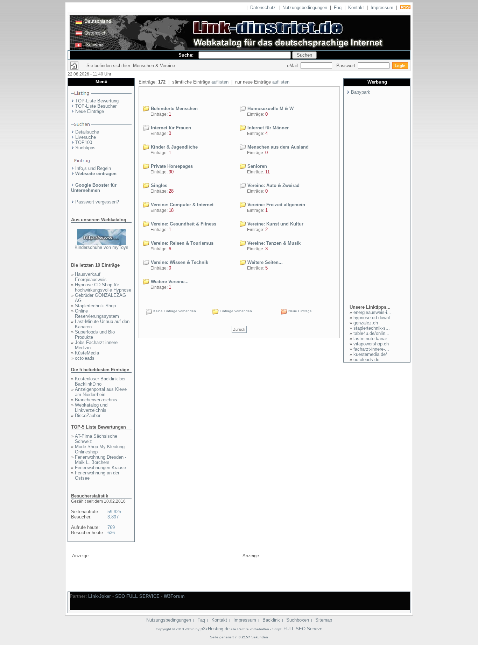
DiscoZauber (87, 415)
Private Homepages (171, 166)
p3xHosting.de (215, 628)
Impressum (382, 7)
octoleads (84, 358)
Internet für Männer (267, 127)
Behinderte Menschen (173, 108)
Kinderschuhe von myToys (101, 247)
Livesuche (85, 137)
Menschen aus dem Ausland (277, 147)
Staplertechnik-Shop (95, 305)
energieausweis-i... (372, 312)
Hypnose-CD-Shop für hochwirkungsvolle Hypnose (103, 287)
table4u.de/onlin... (371, 333)
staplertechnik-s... (371, 328)
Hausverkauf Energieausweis (91, 277)
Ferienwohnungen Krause (100, 467)
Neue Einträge (89, 111)
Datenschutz (263, 7)
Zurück (239, 329)
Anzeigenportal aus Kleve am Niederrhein (101, 392)
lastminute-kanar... (372, 338)
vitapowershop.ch (371, 343)
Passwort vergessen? (97, 202)
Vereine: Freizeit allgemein (275, 204)
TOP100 (83, 142)
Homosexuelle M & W (270, 108)
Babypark (360, 92)
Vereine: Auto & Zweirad (273, 185)
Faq (338, 7)
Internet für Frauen (170, 127)
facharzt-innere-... (371, 349)
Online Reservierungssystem (97, 313)
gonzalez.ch (365, 322)
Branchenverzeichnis (96, 399)
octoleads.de (366, 359)
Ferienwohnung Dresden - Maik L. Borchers (100, 459)
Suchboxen (297, 620)
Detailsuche (87, 132)
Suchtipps (85, 147)
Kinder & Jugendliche (173, 147)
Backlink (271, 620)
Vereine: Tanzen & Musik (273, 243)
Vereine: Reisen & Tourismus (181, 243)
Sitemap (323, 620)
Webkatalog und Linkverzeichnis (91, 407)
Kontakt (356, 7)
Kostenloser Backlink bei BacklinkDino (100, 381)
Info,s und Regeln (93, 168)
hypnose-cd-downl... (373, 317)
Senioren (256, 166)
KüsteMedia (87, 353)
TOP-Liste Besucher (96, 106)
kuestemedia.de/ (370, 354)
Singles (158, 185)
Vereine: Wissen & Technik (178, 262)
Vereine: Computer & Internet (181, 204)
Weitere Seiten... (264, 262)
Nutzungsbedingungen (304, 7)
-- (242, 7)
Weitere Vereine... (169, 281)
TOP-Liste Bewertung (97, 100)
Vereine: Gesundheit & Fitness (182, 224)
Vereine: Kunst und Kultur (274, 224)
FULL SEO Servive (302, 628)
